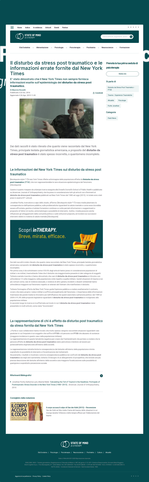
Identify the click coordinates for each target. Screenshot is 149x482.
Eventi (56, 28)
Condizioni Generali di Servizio (70, 467)
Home (19, 28)
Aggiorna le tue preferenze (23, 476)
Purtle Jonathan (113, 106)
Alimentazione (42, 47)
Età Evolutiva (24, 47)
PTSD (27, 182)
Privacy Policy (37, 476)
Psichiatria (91, 47)
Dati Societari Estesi (87, 467)
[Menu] (12, 27)
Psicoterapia (75, 47)
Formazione (125, 47)
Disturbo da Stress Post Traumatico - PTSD (121, 88)
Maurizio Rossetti (19, 90)
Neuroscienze (107, 47)
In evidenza (37, 28)
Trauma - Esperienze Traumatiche (120, 95)
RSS (96, 467)
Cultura (99, 452)
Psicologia (59, 47)
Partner (65, 28)
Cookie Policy (46, 476)
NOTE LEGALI (55, 467)
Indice (27, 28)
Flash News (112, 118)
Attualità (111, 100)
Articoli (48, 28)
